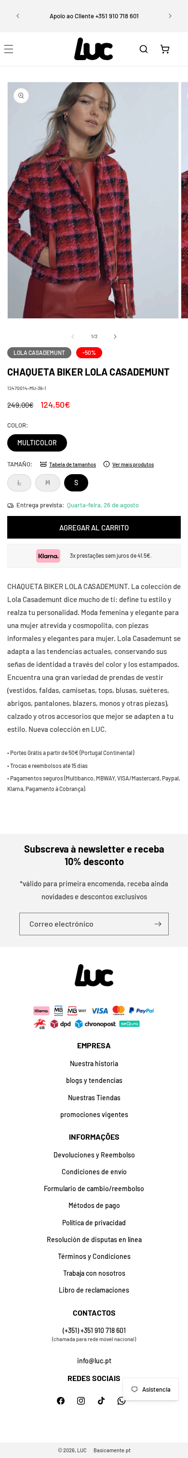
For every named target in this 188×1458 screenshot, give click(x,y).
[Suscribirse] (157, 924)
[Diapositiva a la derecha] (115, 336)
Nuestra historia (94, 1063)
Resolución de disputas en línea (94, 1239)
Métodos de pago (94, 1205)
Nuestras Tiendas (94, 1098)
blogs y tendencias (94, 1080)
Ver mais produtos (133, 464)
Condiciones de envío (94, 1172)
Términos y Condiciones (94, 1256)
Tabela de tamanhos (72, 464)
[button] (143, 49)
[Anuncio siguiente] (170, 15)
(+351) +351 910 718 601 (94, 1330)
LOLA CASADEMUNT (39, 352)
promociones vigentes (94, 1114)
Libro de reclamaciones (94, 1290)
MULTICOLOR (37, 443)
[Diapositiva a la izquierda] (72, 336)
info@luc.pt (94, 1361)
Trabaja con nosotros (94, 1273)
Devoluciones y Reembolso (94, 1155)
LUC (82, 1450)
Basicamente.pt (112, 1450)
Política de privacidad (94, 1223)
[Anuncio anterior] (17, 15)
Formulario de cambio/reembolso (94, 1188)
